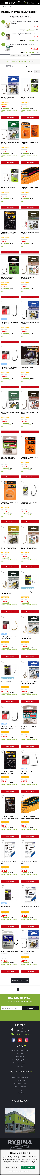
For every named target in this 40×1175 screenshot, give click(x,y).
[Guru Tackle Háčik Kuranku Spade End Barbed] (30, 175)
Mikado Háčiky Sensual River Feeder (22, 34)
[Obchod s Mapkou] (20, 1120)
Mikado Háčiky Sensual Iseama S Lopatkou (28, 952)
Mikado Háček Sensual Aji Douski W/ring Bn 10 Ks (29, 682)
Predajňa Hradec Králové (20, 1050)
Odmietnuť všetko (12, 1167)
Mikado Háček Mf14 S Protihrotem (27, 98)
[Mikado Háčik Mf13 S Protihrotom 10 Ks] (10, 265)
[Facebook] (13, 1040)
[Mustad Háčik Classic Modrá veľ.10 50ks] (10, 940)
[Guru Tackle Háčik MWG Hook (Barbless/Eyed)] (10, 490)
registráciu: (30, 30)
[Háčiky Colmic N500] (30, 355)
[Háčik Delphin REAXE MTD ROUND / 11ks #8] (30, 490)
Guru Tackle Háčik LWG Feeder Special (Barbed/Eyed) (30, 817)
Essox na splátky (20, 1087)
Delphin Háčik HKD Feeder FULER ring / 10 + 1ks (9, 727)
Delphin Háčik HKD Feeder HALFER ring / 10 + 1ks (9, 368)
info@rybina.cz (22, 1034)
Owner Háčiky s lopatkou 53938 (8, 862)
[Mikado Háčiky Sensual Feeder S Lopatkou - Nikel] (30, 535)
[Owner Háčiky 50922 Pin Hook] (30, 895)
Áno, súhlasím (28, 1167)
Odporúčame (28, 66)
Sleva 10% (20, 1066)
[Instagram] (26, 1040)
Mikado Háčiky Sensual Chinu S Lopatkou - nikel (10, 592)
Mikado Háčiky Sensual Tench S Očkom (10, 412)
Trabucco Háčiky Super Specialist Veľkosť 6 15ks (8, 457)
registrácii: (6, 108)
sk (38, 4)
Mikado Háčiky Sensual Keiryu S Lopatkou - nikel (30, 637)
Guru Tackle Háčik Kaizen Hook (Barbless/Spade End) (9, 817)
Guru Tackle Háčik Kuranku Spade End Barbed (29, 188)
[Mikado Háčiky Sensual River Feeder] (30, 400)
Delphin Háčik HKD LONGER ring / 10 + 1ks (9, 323)
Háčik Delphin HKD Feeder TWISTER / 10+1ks (9, 637)
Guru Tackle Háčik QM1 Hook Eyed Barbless (30, 143)
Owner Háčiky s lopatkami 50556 (29, 862)
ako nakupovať (20, 1080)
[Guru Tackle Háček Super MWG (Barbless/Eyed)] (10, 220)
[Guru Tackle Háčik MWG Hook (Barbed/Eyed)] (30, 445)
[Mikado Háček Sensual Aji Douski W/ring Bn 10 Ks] (30, 670)
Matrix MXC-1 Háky (6, 906)
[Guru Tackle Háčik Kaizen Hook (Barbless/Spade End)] (10, 805)
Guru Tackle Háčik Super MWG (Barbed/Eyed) (8, 772)
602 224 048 (23, 1031)
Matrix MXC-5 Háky (26, 592)
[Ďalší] (23, 989)
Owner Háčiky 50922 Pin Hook (30, 906)
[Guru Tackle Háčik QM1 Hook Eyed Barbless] (30, 131)
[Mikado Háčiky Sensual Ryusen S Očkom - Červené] (10, 535)
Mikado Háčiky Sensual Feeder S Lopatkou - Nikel (29, 547)
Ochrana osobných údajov (20, 1090)
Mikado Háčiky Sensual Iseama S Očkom (8, 98)
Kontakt (20, 1053)
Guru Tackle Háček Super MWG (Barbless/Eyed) (9, 233)
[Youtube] (20, 1040)
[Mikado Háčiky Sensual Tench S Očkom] (10, 400)
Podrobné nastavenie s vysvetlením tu (20, 1171)
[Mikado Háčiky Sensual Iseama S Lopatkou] (30, 940)
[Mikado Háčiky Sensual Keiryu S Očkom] (30, 220)
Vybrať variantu (10, 117)
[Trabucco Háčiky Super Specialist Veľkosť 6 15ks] (10, 445)
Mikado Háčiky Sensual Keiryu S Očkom (30, 233)
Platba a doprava (20, 1083)
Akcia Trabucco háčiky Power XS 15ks (30, 727)
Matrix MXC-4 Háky (6, 682)
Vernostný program (20, 1063)
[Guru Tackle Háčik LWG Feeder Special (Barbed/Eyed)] (30, 805)
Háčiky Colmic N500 (27, 367)
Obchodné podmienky (20, 1077)
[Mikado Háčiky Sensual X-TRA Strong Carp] (10, 131)
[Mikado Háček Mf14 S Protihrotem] (30, 86)
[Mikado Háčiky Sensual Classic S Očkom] (30, 265)
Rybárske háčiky (7, 6)
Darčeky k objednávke (20, 1060)
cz (38, 2)
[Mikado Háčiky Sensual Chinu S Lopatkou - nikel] (10, 580)
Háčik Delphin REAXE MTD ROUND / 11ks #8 (29, 502)
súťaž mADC (20, 1057)
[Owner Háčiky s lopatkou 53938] (10, 850)
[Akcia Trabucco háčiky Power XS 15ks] (30, 715)
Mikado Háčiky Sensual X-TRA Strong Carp (22, 45)
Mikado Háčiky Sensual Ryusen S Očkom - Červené (24, 22)
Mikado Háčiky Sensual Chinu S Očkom (30, 323)
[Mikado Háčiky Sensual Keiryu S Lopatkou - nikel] (30, 625)
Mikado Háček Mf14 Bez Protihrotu (8, 188)
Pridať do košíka (10, 476)
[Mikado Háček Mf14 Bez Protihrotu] (10, 175)
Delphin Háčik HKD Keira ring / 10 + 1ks (30, 772)
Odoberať (30, 1008)
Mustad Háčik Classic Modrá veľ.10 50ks (9, 952)
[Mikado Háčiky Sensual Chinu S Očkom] (30, 310)
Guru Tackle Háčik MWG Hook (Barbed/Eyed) (30, 457)
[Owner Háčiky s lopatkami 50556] (30, 850)
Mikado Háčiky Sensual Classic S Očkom (28, 278)
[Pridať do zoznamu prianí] (2, 77)
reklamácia (20, 1093)
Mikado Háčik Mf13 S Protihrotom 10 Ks (7, 278)
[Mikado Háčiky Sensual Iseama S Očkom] (10, 86)
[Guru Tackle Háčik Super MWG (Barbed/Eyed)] (10, 760)
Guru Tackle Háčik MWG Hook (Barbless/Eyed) (10, 502)
